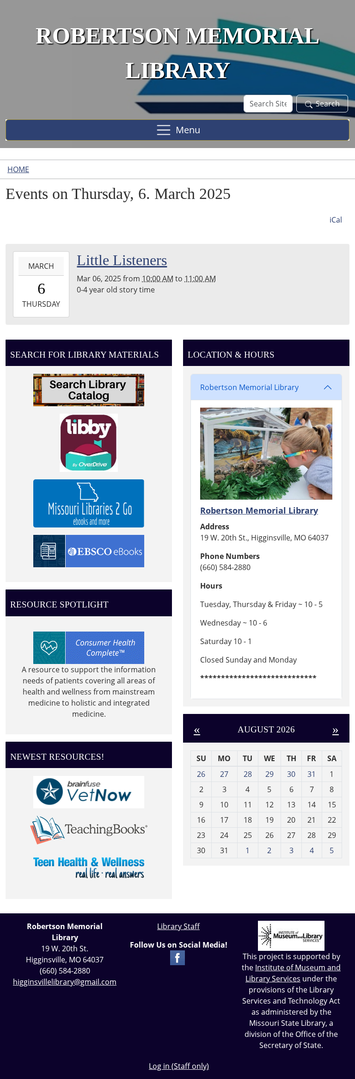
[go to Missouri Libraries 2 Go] (88, 502)
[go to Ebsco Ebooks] (88, 550)
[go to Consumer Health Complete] (88, 647)
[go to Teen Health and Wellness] (88, 867)
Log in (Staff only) (179, 1066)
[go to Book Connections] (88, 829)
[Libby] (89, 442)
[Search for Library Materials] (88, 389)
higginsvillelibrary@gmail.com (64, 982)
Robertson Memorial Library (249, 387)
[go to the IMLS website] (291, 936)
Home (18, 169)
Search (328, 104)
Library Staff (178, 926)
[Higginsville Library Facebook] (177, 957)
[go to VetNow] (88, 792)
